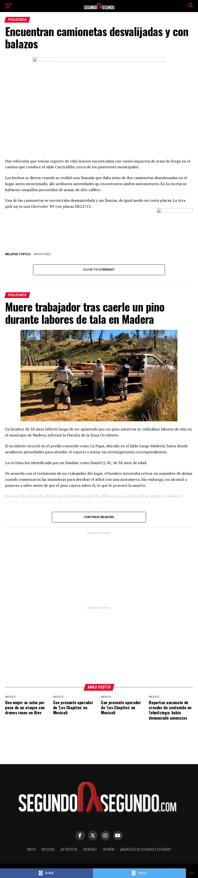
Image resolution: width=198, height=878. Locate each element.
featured (42, 254)
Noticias (48, 849)
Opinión (108, 849)
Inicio (31, 849)
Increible (90, 849)
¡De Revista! (69, 849)
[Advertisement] (99, 569)
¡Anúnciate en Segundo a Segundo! (145, 849)
